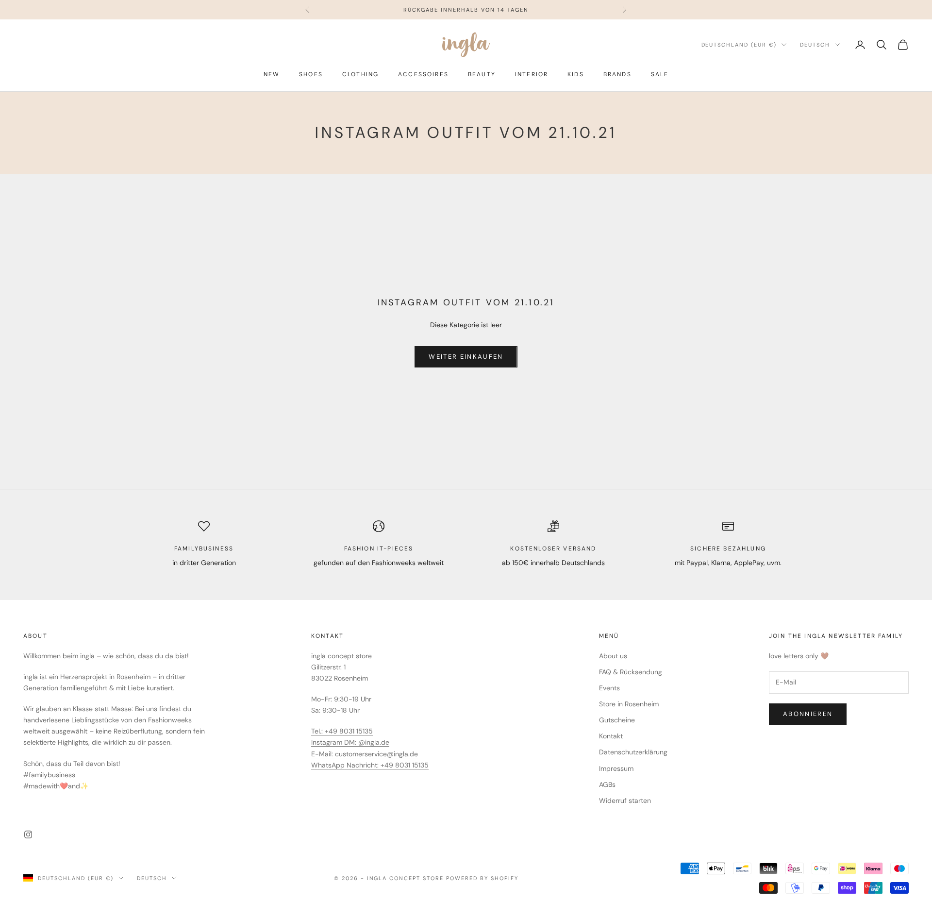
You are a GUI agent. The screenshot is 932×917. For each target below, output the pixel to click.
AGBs (607, 784)
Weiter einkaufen (466, 356)
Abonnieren (807, 714)
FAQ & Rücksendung (630, 671)
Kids (575, 74)
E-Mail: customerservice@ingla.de (364, 754)
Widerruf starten (625, 800)
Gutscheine (617, 720)
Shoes (311, 74)
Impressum (616, 768)
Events (609, 688)
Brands (617, 74)
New (272, 74)
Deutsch (815, 44)
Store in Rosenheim (629, 704)
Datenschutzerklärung (633, 752)
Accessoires (423, 74)
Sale (660, 74)
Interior (531, 74)
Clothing (360, 74)
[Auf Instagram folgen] (28, 834)
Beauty (482, 74)
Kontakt (611, 736)
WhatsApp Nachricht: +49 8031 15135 (370, 765)
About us (613, 655)
